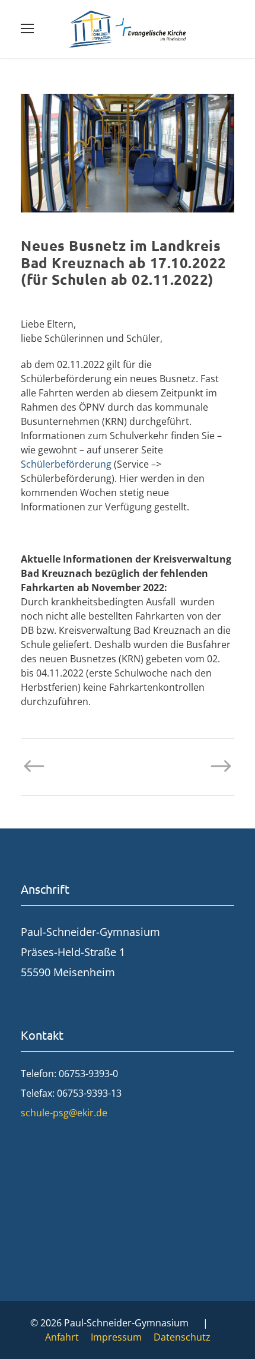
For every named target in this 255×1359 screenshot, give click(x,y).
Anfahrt (62, 1337)
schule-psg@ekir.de (64, 1112)
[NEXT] (214, 766)
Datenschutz (182, 1337)
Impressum (116, 1337)
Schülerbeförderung (66, 464)
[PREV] (40, 766)
